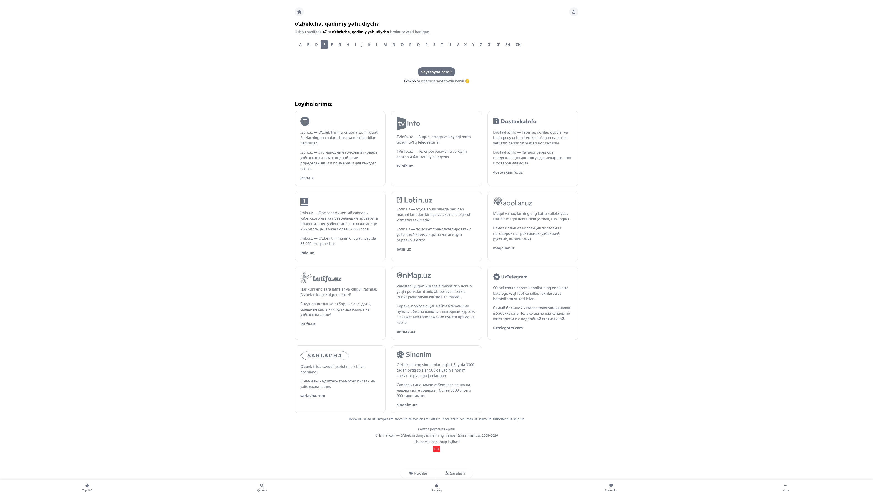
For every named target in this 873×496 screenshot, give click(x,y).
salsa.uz (369, 419)
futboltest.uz (502, 419)
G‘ (498, 44)
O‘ (489, 44)
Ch (518, 44)
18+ (436, 449)
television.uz (418, 419)
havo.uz (485, 419)
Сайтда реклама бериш (436, 429)
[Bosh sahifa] (299, 11)
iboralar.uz (450, 419)
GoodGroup (438, 442)
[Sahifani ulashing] (573, 11)
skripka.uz (385, 419)
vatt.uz (435, 419)
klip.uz (519, 419)
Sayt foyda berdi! (436, 71)
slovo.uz (401, 419)
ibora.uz (355, 419)
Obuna (419, 442)
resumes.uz (468, 419)
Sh (507, 44)
